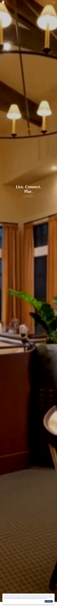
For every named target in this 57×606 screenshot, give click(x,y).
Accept (48, 601)
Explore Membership (28, 196)
